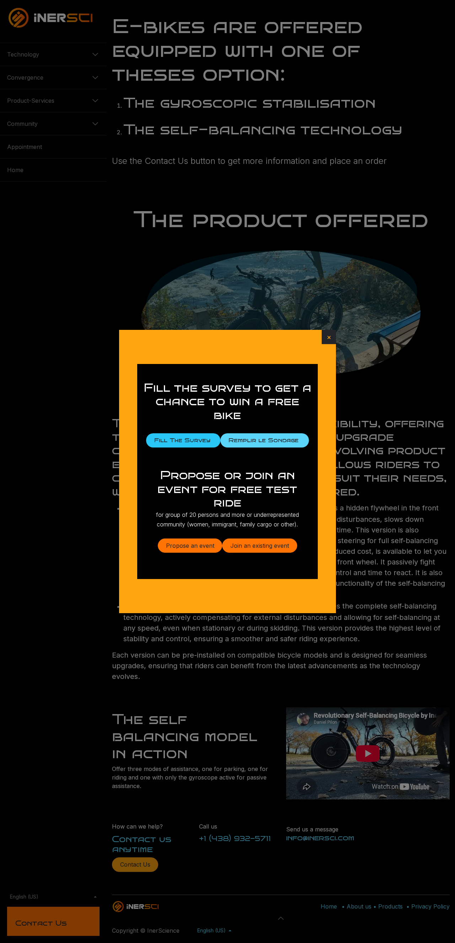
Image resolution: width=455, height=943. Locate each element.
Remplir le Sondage (265, 440)
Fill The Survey (183, 440)
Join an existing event (259, 545)
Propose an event (190, 545)
